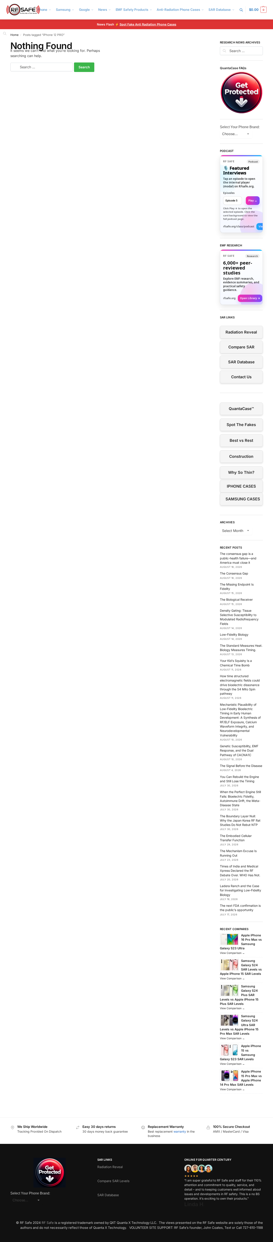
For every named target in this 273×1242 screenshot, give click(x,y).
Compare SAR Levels (113, 1181)
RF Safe (48, 1223)
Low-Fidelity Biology (234, 634)
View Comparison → (232, 953)
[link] (241, 194)
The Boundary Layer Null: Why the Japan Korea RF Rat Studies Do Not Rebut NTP (240, 820)
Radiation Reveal (241, 332)
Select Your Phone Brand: (240, 127)
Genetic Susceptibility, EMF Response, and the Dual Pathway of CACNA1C (239, 750)
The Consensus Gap (234, 573)
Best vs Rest (241, 440)
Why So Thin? (241, 472)
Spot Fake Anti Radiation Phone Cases (148, 24)
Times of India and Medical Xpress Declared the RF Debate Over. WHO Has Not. (240, 870)
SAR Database (241, 362)
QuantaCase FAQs (233, 68)
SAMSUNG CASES (243, 499)
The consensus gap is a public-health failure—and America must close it (238, 558)
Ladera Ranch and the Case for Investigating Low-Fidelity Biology (240, 890)
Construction (241, 456)
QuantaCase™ (241, 408)
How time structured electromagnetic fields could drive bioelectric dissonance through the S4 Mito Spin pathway (240, 684)
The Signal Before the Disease (241, 766)
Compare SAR (241, 347)
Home (14, 35)
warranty (180, 1131)
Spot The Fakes (241, 424)
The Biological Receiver (236, 599)
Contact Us (241, 377)
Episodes (229, 193)
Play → (252, 200)
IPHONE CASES (241, 486)
